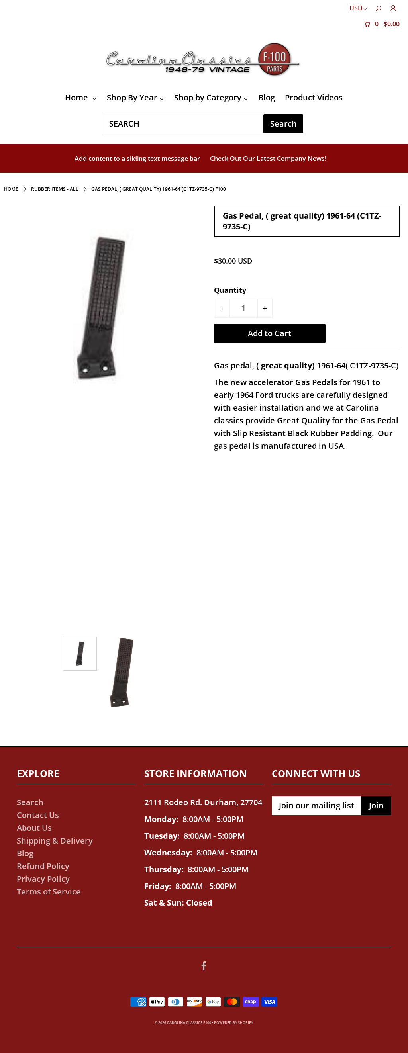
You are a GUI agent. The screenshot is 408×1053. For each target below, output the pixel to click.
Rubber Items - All (54, 189)
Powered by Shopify (233, 1022)
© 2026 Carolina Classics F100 (183, 1022)
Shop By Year (132, 97)
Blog (266, 97)
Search (30, 802)
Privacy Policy (43, 878)
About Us (34, 827)
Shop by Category (207, 97)
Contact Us (38, 815)
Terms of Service (49, 891)
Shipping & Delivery (55, 840)
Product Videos (314, 97)
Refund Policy (43, 866)
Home (77, 97)
